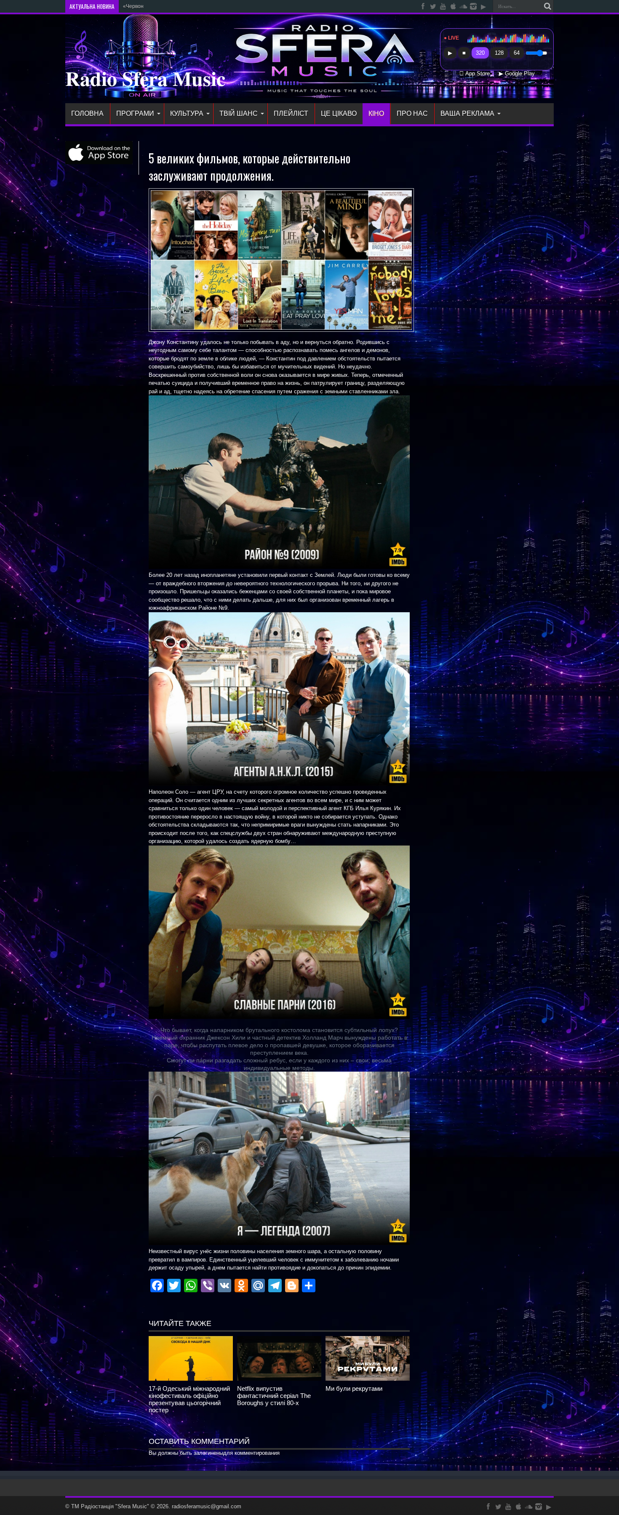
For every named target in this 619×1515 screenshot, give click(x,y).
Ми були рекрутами (354, 1388)
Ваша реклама (467, 113)
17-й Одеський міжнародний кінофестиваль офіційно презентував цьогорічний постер (189, 1399)
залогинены (208, 1453)
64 (517, 53)
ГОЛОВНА (87, 113)
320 (480, 53)
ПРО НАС (412, 113)
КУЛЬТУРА (186, 113)
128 (499, 53)
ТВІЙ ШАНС (238, 113)
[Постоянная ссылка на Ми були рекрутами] (368, 1379)
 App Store (474, 74)
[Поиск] (547, 6)
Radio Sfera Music (145, 78)
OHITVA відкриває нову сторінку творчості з (174, 6)
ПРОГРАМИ (135, 113)
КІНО (376, 113)
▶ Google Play (517, 74)
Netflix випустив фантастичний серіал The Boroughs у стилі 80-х (274, 1395)
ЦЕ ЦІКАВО (339, 113)
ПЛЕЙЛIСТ (291, 113)
